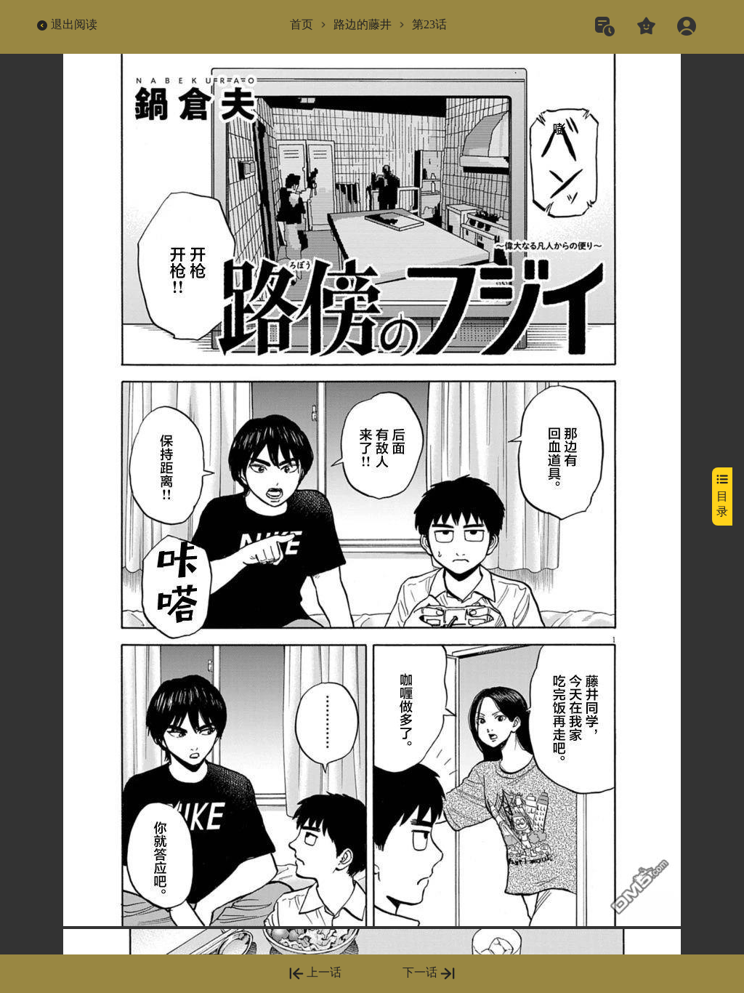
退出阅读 (74, 24)
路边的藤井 (362, 24)
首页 (301, 24)
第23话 (429, 24)
